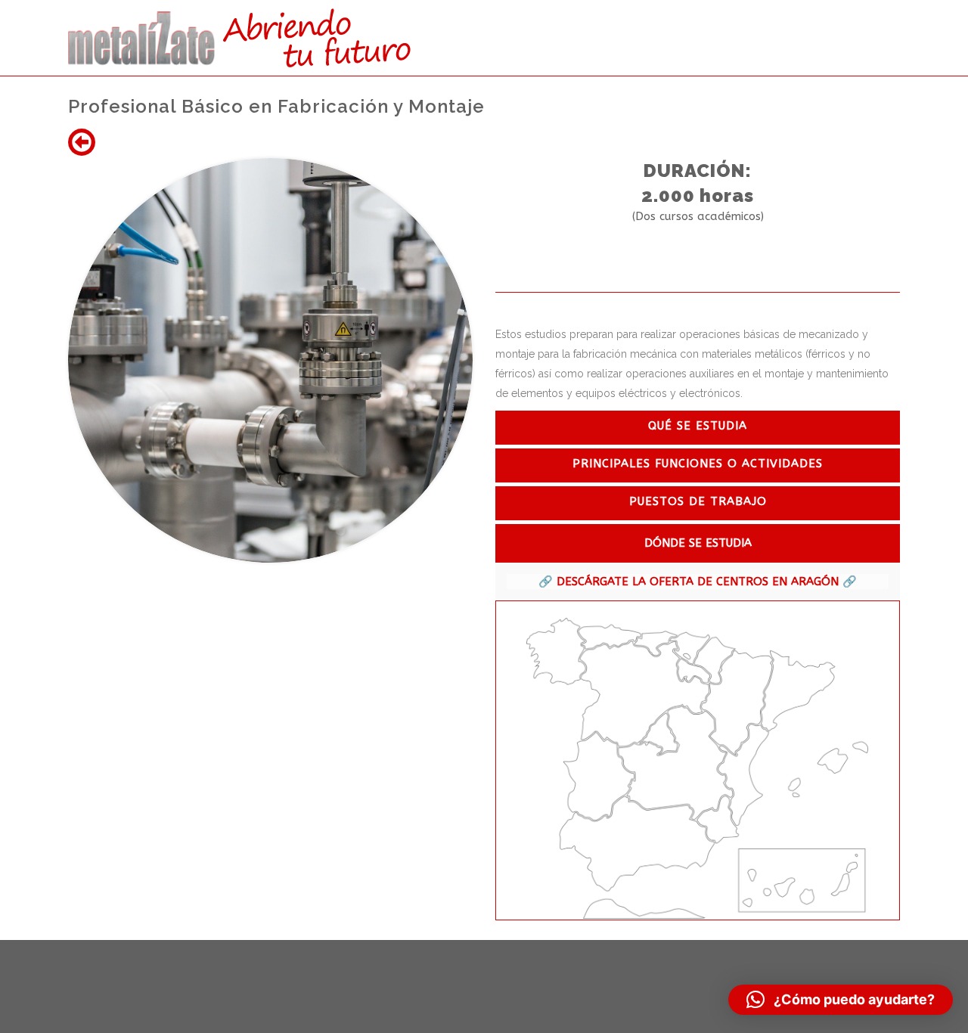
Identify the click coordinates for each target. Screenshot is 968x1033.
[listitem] (555, 651)
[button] (840, 1000)
